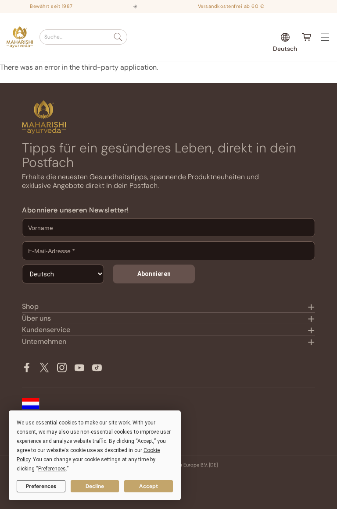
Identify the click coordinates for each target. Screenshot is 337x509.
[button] (83, 37)
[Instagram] (62, 367)
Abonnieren (154, 273)
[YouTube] (79, 367)
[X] (44, 367)
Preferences (41, 486)
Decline (95, 486)
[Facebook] (27, 367)
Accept (148, 486)
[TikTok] (97, 367)
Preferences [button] (52, 469)
